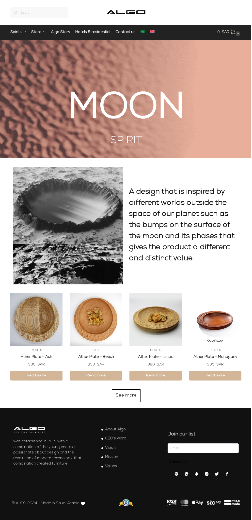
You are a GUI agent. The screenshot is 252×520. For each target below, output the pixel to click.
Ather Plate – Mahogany (215, 357)
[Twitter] (217, 475)
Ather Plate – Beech (96, 357)
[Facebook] (227, 475)
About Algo (115, 429)
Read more (36, 375)
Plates (36, 350)
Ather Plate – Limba (155, 357)
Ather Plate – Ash (36, 357)
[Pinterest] (176, 475)
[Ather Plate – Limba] (155, 319)
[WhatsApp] (187, 475)
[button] (229, 32)
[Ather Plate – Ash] (36, 319)
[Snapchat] (197, 475)
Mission (111, 457)
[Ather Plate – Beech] (96, 319)
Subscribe (178, 461)
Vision (110, 448)
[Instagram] (207, 475)
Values (111, 466)
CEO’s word (115, 438)
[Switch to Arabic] (143, 32)
